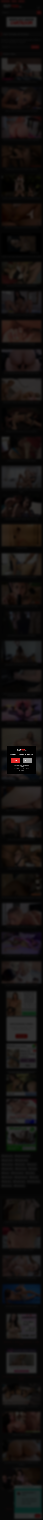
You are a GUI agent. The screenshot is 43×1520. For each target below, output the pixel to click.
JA (16, 760)
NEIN (27, 760)
